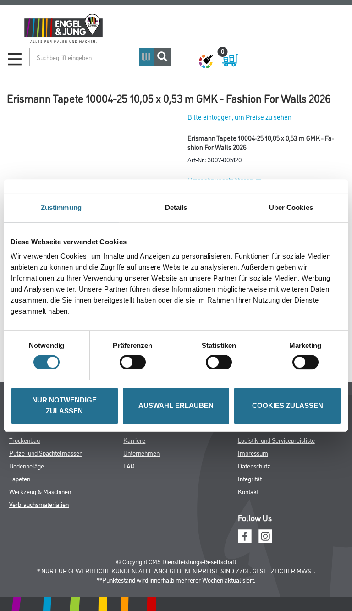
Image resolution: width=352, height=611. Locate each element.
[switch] (135, 362)
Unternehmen (141, 452)
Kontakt (248, 491)
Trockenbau (24, 439)
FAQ (129, 465)
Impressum (253, 452)
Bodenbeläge (26, 465)
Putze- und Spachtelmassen (45, 452)
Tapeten (19, 478)
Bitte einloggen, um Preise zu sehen (239, 116)
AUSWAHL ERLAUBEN (176, 405)
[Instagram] (265, 535)
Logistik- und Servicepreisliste (276, 439)
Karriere (134, 439)
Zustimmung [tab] (61, 207)
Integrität (250, 478)
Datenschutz (254, 465)
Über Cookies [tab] (291, 207)
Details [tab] (176, 207)
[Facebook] (245, 535)
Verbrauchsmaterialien (39, 504)
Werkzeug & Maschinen (40, 491)
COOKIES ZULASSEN (287, 405)
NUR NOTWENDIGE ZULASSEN (64, 405)
